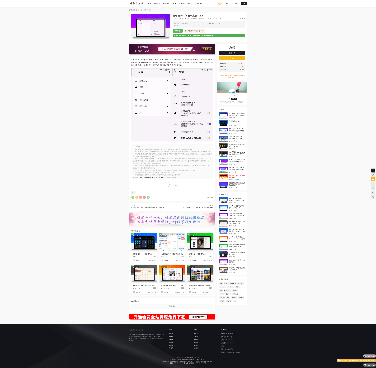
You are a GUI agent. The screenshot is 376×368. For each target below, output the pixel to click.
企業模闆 (241, 297)
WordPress (230, 287)
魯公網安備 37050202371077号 (197, 363)
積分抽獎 (199, 4)
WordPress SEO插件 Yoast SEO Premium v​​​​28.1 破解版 (237, 223)
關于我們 (171, 333)
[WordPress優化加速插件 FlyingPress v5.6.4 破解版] (223, 239)
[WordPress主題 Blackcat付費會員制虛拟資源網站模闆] (223, 170)
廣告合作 (171, 342)
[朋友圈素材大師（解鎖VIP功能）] (172, 274)
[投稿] (227, 3)
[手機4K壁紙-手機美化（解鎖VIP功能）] (200, 274)
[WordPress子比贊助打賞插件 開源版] (223, 262)
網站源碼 (157, 4)
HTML (226, 283)
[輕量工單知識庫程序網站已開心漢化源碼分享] (223, 185)
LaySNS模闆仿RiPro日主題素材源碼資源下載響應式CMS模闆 (237, 138)
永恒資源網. (172, 361)
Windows (240, 283)
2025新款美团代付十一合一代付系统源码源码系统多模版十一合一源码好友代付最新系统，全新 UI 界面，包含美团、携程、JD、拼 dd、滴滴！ (358, 356)
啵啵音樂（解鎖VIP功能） (198, 254)
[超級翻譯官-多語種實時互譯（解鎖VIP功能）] (172, 242)
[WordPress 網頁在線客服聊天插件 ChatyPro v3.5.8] (223, 231)
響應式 (237, 287)
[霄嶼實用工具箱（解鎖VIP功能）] (144, 274)
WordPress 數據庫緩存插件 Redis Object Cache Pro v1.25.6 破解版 (236, 208)
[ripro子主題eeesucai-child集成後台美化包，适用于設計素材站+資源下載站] (223, 154)
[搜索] (232, 3)
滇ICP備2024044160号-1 (179, 363)
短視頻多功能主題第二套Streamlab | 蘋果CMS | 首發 (147, 207)
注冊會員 (196, 345)
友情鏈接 (171, 345)
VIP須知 (196, 336)
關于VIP (196, 333)
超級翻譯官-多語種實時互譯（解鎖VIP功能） (172, 254)
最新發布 (196, 342)
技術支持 (171, 339)
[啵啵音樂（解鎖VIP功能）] (200, 242)
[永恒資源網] (136, 3)
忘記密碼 (196, 348)
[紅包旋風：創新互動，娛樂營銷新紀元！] (223, 177)
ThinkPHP (233, 283)
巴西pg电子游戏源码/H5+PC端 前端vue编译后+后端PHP (359, 365)
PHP (221, 283)
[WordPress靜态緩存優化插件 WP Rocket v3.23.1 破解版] (223, 247)
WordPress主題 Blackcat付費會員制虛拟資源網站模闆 (237, 169)
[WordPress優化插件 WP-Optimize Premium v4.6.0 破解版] (223, 200)
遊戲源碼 (166, 4)
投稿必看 (171, 348)
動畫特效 (229, 301)
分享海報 (210, 197)
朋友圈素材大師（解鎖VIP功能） (172, 286)
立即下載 (177, 31)
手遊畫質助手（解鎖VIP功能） (143, 254)
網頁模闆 (222, 301)
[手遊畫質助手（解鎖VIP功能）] (144, 242)
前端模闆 (234, 297)
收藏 (233, 58)
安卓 (133, 192)
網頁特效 (182, 4)
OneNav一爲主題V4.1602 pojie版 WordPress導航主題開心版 (237, 161)
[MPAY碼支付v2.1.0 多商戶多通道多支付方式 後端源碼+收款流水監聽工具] (223, 115)
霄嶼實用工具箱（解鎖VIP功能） (144, 286)
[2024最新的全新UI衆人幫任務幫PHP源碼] (223, 146)
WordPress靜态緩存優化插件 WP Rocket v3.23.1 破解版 (237, 246)
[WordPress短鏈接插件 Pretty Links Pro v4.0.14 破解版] (223, 216)
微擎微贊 (235, 294)
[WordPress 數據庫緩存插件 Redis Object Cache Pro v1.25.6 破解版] (223, 208)
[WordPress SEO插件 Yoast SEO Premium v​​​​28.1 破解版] (223, 223)
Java (235, 301)
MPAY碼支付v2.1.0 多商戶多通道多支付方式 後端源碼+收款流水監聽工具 (237, 115)
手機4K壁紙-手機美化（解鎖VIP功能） (200, 286)
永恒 (176, 18)
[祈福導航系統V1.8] (223, 123)
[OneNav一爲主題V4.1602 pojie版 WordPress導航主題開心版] (223, 162)
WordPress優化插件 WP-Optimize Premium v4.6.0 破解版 (237, 200)
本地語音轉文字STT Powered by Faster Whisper (198, 207)
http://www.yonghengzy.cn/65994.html (152, 177)
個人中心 (196, 339)
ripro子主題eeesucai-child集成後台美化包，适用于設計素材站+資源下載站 (237, 154)
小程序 (173, 4)
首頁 (149, 4)
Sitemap (198, 359)
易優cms (228, 294)
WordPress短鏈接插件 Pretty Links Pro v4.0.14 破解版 (236, 215)
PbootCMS (227, 290)
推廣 (243, 18)
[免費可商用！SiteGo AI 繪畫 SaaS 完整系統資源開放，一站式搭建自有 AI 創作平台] (223, 131)
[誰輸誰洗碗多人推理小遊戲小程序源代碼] (223, 270)
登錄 (202, 31)
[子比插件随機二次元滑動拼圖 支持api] (223, 254)
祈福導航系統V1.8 (234, 121)
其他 (221, 290)
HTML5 (222, 294)
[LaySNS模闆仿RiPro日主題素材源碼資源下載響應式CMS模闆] (223, 139)
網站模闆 (235, 290)
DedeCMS (222, 287)
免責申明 (171, 336)
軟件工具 (191, 4)
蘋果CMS (222, 297)
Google (202, 359)
